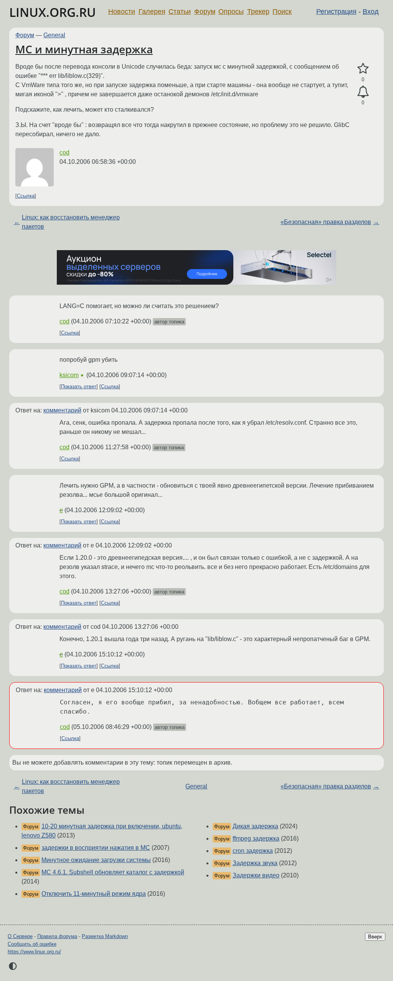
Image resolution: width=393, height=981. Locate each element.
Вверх (375, 937)
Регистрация (336, 11)
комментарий (62, 410)
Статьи (179, 11)
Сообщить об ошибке (32, 944)
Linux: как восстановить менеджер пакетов (71, 222)
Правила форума (57, 936)
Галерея (152, 11)
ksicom (69, 375)
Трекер (258, 11)
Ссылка (26, 196)
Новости (121, 11)
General (54, 35)
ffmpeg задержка (256, 838)
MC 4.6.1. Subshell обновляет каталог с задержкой (112, 872)
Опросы (231, 11)
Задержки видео (256, 875)
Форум (204, 11)
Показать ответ (78, 386)
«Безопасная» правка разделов (326, 222)
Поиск (282, 11)
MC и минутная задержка (84, 49)
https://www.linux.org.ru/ (34, 952)
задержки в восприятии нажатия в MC (95, 847)
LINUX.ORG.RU (52, 12)
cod (64, 152)
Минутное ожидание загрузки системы (96, 860)
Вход (371, 11)
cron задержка (253, 850)
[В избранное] (363, 69)
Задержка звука (255, 863)
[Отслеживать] (363, 92)
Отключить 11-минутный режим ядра (93, 893)
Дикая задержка (255, 826)
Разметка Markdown (105, 936)
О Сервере (20, 936)
